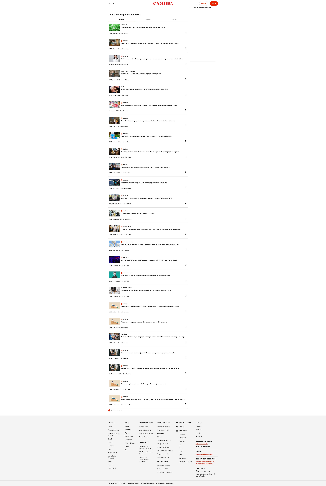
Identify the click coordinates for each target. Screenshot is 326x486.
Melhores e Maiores (163, 465)
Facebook (199, 436)
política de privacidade (147, 483)
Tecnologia (128, 440)
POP (126, 450)
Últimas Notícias (113, 430)
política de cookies (133, 483)
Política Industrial (163, 457)
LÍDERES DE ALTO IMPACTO (113, 434)
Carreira (110, 442)
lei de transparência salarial (165, 483)
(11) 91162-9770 (204, 446)
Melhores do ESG (162, 469)
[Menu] (109, 3)
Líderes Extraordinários (165, 450)
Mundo (127, 423)
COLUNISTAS (112, 468)
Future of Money (130, 443)
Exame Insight (112, 452)
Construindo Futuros (164, 440)
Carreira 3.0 (182, 437)
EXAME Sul (160, 433)
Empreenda (182, 458)
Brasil (110, 439)
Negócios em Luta (163, 454)
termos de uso (122, 483)
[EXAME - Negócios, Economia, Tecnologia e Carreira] (163, 3)
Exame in (182, 434)
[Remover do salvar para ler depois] (186, 33)
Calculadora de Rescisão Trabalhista (145, 447)
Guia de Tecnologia (145, 430)
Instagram (199, 433)
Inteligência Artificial (112, 457)
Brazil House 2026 (163, 430)
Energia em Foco (162, 444)
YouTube (198, 426)
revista (181, 427)
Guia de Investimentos (146, 433)
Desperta (181, 441)
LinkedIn (198, 429)
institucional (112, 483)
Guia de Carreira (144, 437)
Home (110, 427)
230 (119, 410)
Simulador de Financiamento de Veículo (143, 459)
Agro (180, 454)
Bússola (132, 71)
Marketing (128, 429)
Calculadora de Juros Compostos (145, 453)
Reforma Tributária (163, 427)
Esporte (127, 433)
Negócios (111, 465)
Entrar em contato (202, 444)
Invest (110, 461)
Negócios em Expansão (164, 472)
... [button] (116, 410)
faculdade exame (185, 423)
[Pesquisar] (113, 3)
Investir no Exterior (163, 447)
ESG (109, 449)
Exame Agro (129, 436)
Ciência (127, 446)
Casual (127, 426)
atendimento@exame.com (204, 454)
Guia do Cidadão (144, 427)
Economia (111, 446)
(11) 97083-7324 (204, 471)
